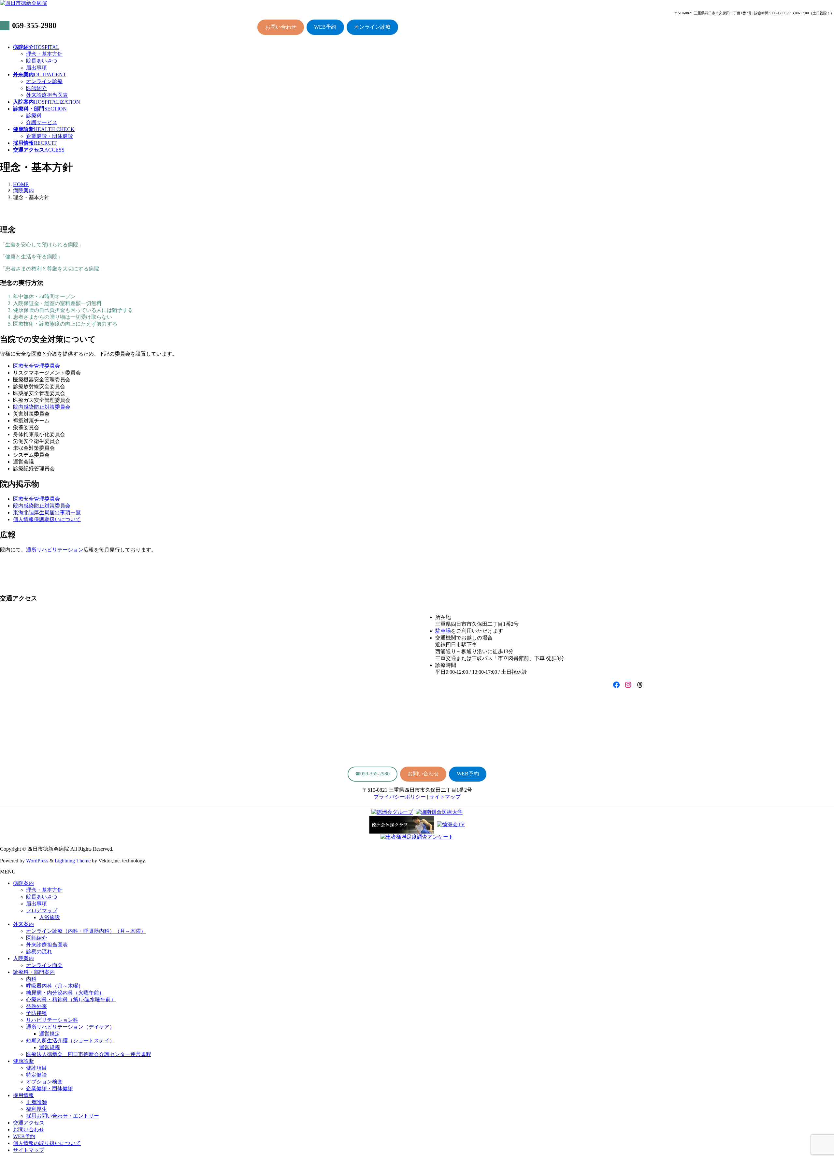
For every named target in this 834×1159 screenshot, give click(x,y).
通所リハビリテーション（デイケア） (70, 1027)
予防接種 (36, 1013)
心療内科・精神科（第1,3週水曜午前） (71, 999)
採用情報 (23, 1095)
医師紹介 (36, 88)
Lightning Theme (73, 860)
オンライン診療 (372, 27)
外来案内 (23, 924)
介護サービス (41, 122)
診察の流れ (39, 951)
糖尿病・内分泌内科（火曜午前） (65, 992)
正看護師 (36, 1102)
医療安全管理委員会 (36, 366)
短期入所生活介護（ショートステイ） (70, 1040)
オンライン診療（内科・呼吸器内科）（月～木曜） (86, 931)
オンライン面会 (44, 965)
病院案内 (23, 883)
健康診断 (23, 1061)
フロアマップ (41, 910)
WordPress (37, 860)
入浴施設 (49, 917)
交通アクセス (28, 1122)
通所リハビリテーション (54, 549)
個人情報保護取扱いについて (47, 519)
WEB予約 (325, 27)
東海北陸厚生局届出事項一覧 (47, 512)
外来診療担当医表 (47, 95)
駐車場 (443, 631)
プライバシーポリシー (400, 797)
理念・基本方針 (44, 54)
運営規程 (49, 1047)
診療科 (34, 115)
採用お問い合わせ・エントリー (62, 1116)
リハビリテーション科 (52, 1020)
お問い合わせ (280, 27)
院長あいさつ (41, 61)
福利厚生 (36, 1109)
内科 (31, 979)
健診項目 (36, 1068)
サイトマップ (445, 797)
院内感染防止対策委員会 (41, 407)
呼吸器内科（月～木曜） (54, 986)
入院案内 (23, 958)
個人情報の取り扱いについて (47, 1143)
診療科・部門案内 (34, 972)
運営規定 (49, 1033)
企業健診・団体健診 (49, 136)
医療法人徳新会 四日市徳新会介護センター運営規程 (88, 1054)
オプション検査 (44, 1081)
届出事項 (36, 67)
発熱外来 (36, 1006)
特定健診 (36, 1075)
